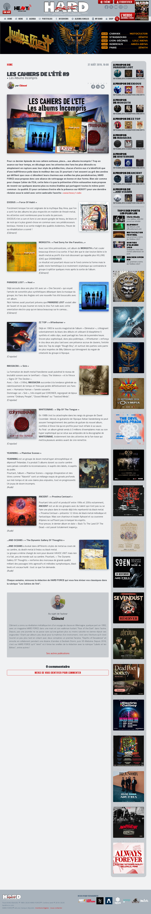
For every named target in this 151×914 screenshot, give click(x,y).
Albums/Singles (82, 18)
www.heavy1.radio (72, 198)
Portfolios (47, 18)
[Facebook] (107, 7)
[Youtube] (116, 7)
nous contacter (56, 907)
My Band (98, 18)
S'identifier (125, 2)
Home (9, 18)
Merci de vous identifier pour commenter (58, 678)
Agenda (32, 18)
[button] (105, 2)
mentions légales (42, 907)
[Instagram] (121, 7)
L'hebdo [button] (127, 16)
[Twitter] (111, 7)
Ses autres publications (57, 659)
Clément (23, 91)
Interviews (63, 18)
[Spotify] (126, 7)
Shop (111, 18)
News (20, 18)
